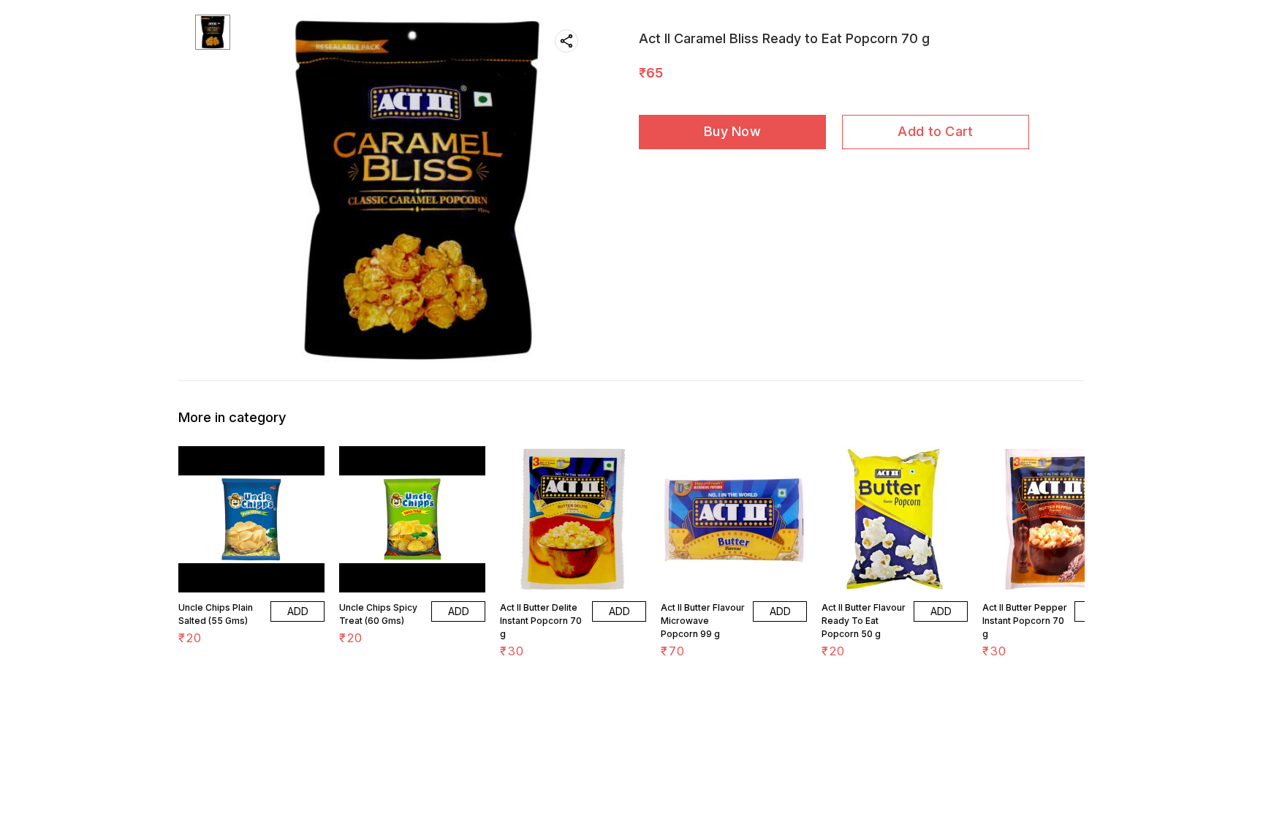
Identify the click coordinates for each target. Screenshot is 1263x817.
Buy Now (732, 131)
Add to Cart (935, 131)
